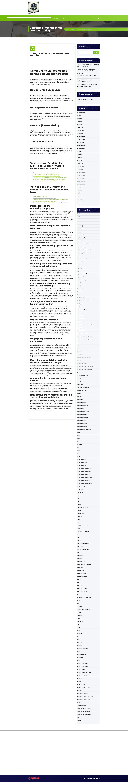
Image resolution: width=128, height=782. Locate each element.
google (79, 313)
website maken (81, 669)
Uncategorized (81, 621)
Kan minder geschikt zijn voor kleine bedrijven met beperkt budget (50, 199)
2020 (78, 214)
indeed (79, 361)
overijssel (79, 495)
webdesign (80, 645)
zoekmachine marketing (83, 711)
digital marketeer (81, 271)
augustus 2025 (81, 148)
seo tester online (81, 573)
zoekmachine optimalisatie (84, 714)
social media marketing (83, 591)
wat (78, 636)
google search (81, 331)
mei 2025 (79, 157)
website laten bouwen (83, 663)
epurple (79, 283)
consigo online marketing (83, 244)
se (77, 534)
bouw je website (81, 229)
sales (78, 528)
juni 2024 (79, 190)
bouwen (79, 232)
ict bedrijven (80, 355)
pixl (78, 498)
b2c (78, 223)
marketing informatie (82, 414)
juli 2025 (79, 151)
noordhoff (79, 444)
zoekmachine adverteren (84, 708)
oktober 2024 (80, 178)
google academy (81, 316)
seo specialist (80, 570)
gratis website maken (83, 334)
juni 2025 (79, 154)
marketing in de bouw (83, 411)
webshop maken (81, 654)
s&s (78, 522)
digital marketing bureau (83, 274)
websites (79, 678)
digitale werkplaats (82, 277)
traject (79, 612)
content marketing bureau (84, 250)
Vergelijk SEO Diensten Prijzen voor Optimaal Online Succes (86, 80)
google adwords (81, 319)
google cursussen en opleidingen (85, 325)
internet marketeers (82, 364)
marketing (80, 399)
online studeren (81, 486)
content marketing (82, 247)
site (78, 582)
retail (78, 519)
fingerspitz (80, 292)
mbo (78, 432)
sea (78, 537)
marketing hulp (81, 408)
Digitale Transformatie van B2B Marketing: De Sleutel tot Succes (88, 65)
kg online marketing (82, 375)
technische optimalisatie (83, 609)
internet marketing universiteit (85, 369)
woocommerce (81, 684)
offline (78, 450)
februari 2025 (80, 166)
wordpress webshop (82, 693)
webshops (80, 657)
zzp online (79, 720)
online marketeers (82, 462)
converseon (80, 256)
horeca (79, 352)
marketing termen (82, 423)
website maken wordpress (84, 672)
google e (79, 328)
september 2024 (81, 181)
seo (78, 552)
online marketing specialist (84, 480)
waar (78, 630)
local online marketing (83, 387)
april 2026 (79, 124)
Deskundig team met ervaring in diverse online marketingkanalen (50, 177)
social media (80, 585)
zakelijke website (81, 705)
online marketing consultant (84, 468)
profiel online (80, 513)
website (79, 660)
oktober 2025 (80, 142)
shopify (79, 579)
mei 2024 (79, 193)
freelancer (80, 304)
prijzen (79, 504)
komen (79, 378)
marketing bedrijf (81, 402)
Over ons (55, 18)
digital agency (81, 268)
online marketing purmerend (84, 477)
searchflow (80, 546)
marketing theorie (82, 426)
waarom (79, 633)
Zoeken (83, 46)
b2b (78, 220)
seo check (80, 558)
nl (77, 441)
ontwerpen (80, 489)
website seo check (82, 675)
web (78, 639)
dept (78, 265)
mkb (78, 435)
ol (77, 453)
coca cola (79, 241)
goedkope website (82, 310)
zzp (78, 717)
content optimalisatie (83, 253)
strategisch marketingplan (84, 597)
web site (79, 642)
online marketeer (81, 459)
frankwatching (81, 298)
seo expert (80, 567)
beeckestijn (80, 226)
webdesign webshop (82, 648)
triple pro (79, 615)
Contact (62, 18)
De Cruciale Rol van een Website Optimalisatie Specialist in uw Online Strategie (86, 75)
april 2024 (79, 196)
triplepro (79, 618)
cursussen (79, 262)
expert (79, 286)
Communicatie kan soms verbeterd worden (44, 201)
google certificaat (82, 322)
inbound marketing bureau (84, 358)
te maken (79, 606)
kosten (79, 381)
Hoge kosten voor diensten (40, 196)
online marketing (81, 465)
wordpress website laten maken (85, 696)
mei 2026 (79, 121)
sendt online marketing (83, 549)
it (77, 372)
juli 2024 (79, 187)
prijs (78, 501)
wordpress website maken (84, 699)
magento (79, 393)
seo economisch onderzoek (84, 564)
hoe (78, 349)
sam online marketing (83, 531)
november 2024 (81, 175)
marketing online (81, 420)
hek (78, 346)
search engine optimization (84, 543)
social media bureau (82, 588)
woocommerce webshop (83, 687)
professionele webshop (83, 507)
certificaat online (81, 238)
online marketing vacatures (84, 483)
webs (78, 651)
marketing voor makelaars (84, 429)
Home (67, 29)
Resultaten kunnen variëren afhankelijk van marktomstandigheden (50, 203)
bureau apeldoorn (82, 235)
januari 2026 (80, 133)
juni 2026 (79, 118)
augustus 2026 (81, 112)
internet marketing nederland (85, 366)
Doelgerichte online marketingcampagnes (44, 173)
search (79, 540)
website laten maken (82, 666)
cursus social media (82, 259)
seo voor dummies (82, 576)
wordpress (80, 690)
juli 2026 (79, 115)
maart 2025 (80, 163)
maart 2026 (80, 127)
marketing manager (82, 417)
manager (79, 396)
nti (78, 447)
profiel (79, 510)
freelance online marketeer (84, 301)
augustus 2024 (81, 184)
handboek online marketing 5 (85, 340)
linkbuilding (80, 384)
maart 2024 (80, 199)
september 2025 (81, 145)
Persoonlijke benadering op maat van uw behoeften (46, 176)
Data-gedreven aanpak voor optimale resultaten (46, 174)
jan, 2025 (33, 48)
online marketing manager (84, 471)
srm (78, 594)
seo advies (80, 555)
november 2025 (81, 139)
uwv (78, 624)
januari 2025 (80, 169)
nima (78, 438)
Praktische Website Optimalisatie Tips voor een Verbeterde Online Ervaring (87, 70)
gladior (79, 307)
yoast (78, 702)
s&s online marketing (82, 525)
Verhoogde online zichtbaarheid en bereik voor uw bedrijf (48, 181)
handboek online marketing (84, 337)
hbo (78, 343)
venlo (78, 627)
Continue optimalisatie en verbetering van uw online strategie (49, 179)
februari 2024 (80, 202)
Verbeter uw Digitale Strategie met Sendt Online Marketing (50, 54)
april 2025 (79, 160)
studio (78, 600)
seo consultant (81, 561)
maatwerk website (82, 390)
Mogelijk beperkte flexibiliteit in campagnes (44, 198)
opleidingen (80, 492)
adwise (79, 217)
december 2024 (81, 172)
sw (78, 603)
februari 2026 (80, 130)
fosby (78, 295)
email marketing (81, 280)
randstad (79, 516)
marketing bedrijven (82, 405)
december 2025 (81, 136)
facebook (79, 289)
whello (79, 681)
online (78, 456)
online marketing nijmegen (84, 474)
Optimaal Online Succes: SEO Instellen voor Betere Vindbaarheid (87, 85)
